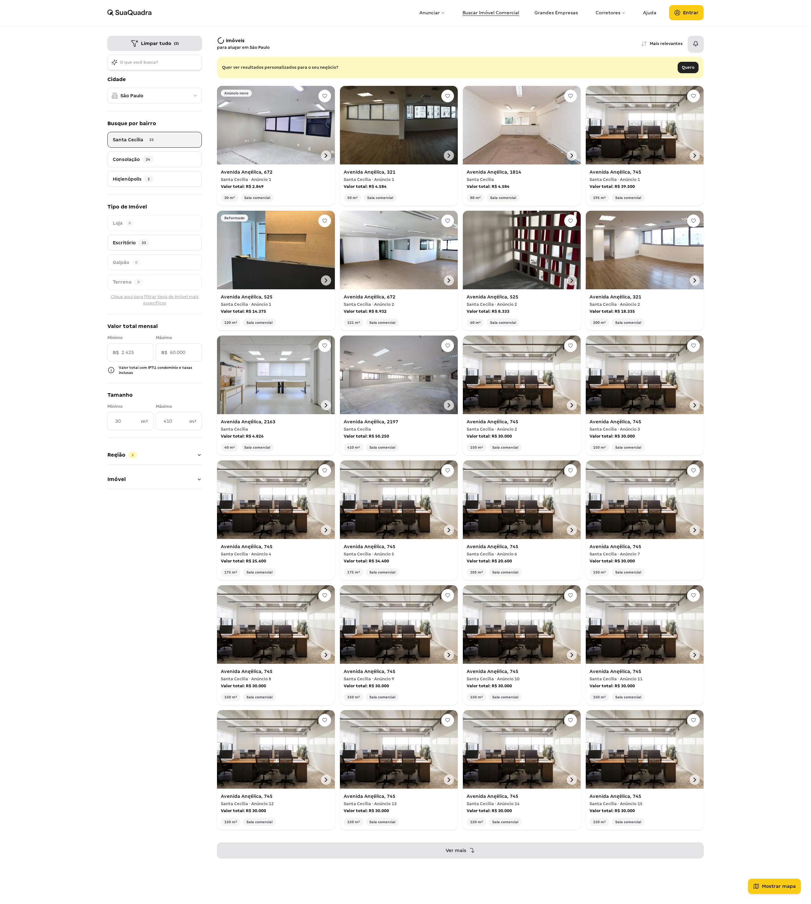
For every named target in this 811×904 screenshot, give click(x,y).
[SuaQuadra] (260, 13)
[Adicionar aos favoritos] (324, 96)
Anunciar (429, 12)
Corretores (608, 12)
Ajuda (649, 12)
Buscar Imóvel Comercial (491, 12)
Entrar (691, 12)
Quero (688, 67)
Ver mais (456, 850)
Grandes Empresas (556, 12)
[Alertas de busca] (696, 44)
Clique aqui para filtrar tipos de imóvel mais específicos (155, 299)
